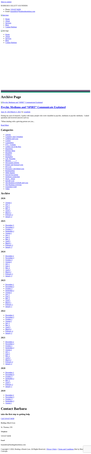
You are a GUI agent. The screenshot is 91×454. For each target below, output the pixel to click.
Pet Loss (8, 167)
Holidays (8, 155)
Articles (8, 135)
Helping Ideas (10, 151)
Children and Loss (11, 139)
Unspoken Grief (11, 187)
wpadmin (27, 112)
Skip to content (6, 2)
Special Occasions (11, 175)
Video (7, 189)
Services (8, 23)
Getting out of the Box (13, 147)
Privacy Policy (52, 449)
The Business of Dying (13, 185)
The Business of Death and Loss (16, 183)
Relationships (10, 171)
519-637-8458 (16, 9)
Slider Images (10, 173)
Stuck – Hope (10, 179)
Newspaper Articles (12, 163)
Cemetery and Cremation (14, 137)
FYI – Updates (10, 145)
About (7, 21)
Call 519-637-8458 (7, 419)
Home (7, 19)
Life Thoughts (10, 159)
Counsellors (9, 143)
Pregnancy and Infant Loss (14, 169)
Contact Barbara (11, 27)
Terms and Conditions (66, 449)
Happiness (9, 149)
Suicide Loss (9, 181)
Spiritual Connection (12, 177)
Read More (5, 125)
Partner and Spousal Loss (14, 165)
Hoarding (8, 153)
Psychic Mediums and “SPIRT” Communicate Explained (33, 107)
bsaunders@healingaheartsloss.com (22, 11)
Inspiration (9, 157)
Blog (7, 25)
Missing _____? (11, 161)
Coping (8, 141)
